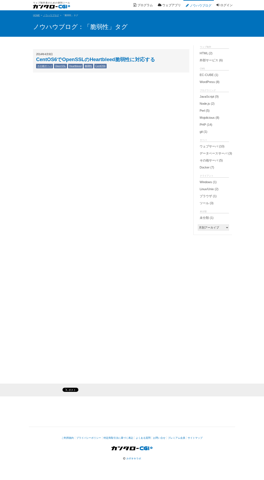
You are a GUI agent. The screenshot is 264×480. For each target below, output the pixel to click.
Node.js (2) (206, 103)
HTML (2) (205, 53)
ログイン (226, 5)
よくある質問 (143, 437)
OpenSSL (60, 66)
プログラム (145, 5)
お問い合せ (159, 437)
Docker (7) (206, 167)
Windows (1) (208, 182)
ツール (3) (206, 203)
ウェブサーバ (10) (211, 146)
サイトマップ (195, 437)
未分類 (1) (206, 217)
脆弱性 (88, 66)
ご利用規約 (67, 437)
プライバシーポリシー (88, 437)
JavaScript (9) (209, 96)
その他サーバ (44, 66)
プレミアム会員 (176, 437)
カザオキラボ (133, 458)
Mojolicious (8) (209, 117)
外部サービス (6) (211, 60)
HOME (36, 15)
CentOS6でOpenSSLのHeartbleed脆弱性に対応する (95, 59)
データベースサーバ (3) (215, 153)
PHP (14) (205, 124)
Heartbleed (75, 66)
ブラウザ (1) (208, 196)
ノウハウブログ (200, 5)
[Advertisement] (212, 301)
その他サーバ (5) (211, 160)
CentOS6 (100, 66)
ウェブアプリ (171, 5)
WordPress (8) (209, 82)
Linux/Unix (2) (208, 189)
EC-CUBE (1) (208, 75)
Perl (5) (204, 110)
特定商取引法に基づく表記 (118, 437)
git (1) (203, 131)
